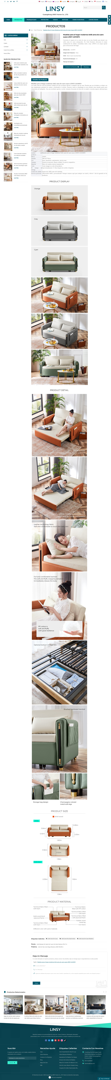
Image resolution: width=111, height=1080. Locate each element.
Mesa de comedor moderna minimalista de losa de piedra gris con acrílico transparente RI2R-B (21, 134)
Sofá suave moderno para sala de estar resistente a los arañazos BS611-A (21, 64)
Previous (103, 992)
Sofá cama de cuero (53, 938)
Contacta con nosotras (71, 67)
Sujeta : (54, 962)
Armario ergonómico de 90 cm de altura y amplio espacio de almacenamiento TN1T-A (21, 144)
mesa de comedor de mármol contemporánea (69, 1062)
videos (55, 19)
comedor (6, 46)
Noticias (65, 19)
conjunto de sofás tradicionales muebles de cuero (69, 1068)
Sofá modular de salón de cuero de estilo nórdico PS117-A (52, 944)
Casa (8, 19)
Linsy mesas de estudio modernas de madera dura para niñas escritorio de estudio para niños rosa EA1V (96, 1017)
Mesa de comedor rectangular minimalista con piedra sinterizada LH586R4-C (21, 114)
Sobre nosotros (78, 19)
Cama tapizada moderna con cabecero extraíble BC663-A (20, 154)
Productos (18, 19)
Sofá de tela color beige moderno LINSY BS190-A (50, 947)
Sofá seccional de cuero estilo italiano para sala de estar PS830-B (20, 104)
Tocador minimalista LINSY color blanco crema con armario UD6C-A (20, 174)
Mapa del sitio (44, 1062)
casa (41, 1052)
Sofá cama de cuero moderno (86, 938)
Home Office (7, 53)
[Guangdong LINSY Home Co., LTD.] (55, 8)
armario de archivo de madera (67, 1060)
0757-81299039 (88, 1060)
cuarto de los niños (9, 50)
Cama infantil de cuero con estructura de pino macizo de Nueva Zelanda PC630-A (21, 84)
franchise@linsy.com (90, 1063)
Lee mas (16, 67)
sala (5, 40)
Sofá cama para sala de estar (68, 938)
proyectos (44, 19)
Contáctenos (93, 19)
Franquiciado (31, 19)
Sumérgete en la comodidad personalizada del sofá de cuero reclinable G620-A (21, 124)
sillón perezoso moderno (65, 1054)
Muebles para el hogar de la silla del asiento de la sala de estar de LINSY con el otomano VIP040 (54, 1017)
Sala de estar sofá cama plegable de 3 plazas (75, 1017)
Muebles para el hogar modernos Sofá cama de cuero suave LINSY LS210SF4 (56, 962)
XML (41, 1065)
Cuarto (5, 43)
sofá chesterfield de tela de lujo (67, 1052)
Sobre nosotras (44, 1054)
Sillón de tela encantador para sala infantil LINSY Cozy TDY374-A (20, 94)
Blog (41, 1060)
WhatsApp (86, 67)
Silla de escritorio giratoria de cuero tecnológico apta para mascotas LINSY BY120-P (20, 164)
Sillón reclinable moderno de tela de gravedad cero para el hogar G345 (20, 74)
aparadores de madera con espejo (68, 1057)
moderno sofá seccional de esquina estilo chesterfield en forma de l (33, 1017)
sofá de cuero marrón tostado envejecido (69, 1065)
